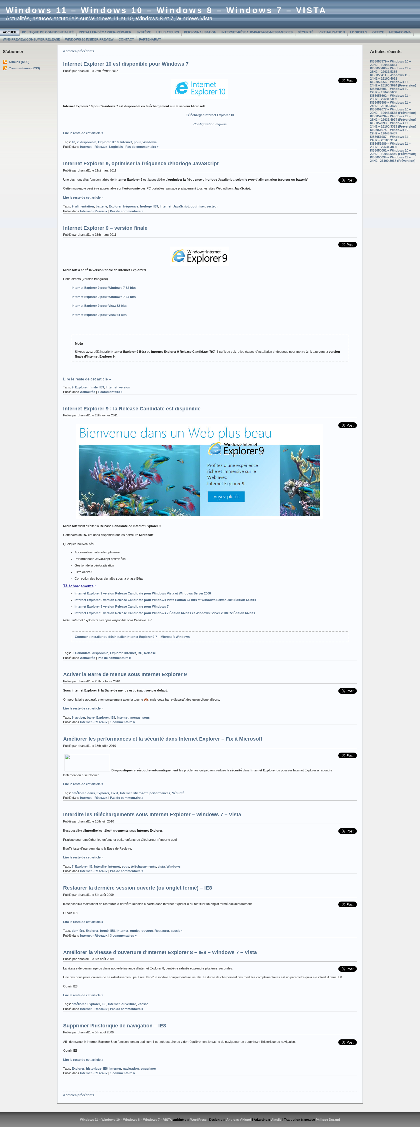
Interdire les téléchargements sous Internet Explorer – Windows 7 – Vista (152, 814)
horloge (146, 206)
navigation (131, 1068)
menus (135, 717)
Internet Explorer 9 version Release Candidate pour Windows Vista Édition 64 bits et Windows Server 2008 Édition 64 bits (165, 600)
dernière (78, 930)
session (177, 930)
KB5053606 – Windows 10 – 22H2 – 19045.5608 (390, 90)
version (124, 387)
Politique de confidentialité (48, 32)
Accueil (10, 32)
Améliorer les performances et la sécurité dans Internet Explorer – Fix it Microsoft (162, 739)
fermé (104, 930)
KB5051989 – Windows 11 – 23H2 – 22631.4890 (390, 145)
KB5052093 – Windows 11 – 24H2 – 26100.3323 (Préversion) (393, 124)
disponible (88, 142)
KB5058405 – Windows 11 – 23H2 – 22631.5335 (390, 69)
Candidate (83, 653)
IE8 (112, 930)
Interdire (100, 866)
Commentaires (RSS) (24, 68)
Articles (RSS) (19, 62)
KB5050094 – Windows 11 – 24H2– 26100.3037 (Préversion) (392, 159)
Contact (126, 39)
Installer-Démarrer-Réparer (105, 32)
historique (93, 1068)
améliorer (79, 793)
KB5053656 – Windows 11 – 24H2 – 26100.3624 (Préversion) (393, 83)
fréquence (130, 206)
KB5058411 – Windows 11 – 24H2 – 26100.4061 (390, 76)
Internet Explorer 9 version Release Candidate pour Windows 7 (122, 606)
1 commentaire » (110, 392)
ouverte (147, 930)
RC (140, 653)
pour (137, 142)
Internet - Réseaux (93, 146)
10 (73, 142)
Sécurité (305, 32)
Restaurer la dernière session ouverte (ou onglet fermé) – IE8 (137, 888)
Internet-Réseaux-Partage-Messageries (257, 32)
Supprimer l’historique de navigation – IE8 (114, 1026)
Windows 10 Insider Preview (89, 39)
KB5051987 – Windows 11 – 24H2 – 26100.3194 (390, 138)
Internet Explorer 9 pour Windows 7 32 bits (104, 287)
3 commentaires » (123, 935)
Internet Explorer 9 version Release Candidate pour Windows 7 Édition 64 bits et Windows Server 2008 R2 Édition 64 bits (165, 613)
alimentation (84, 206)
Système (144, 32)
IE (90, 866)
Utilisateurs (167, 32)
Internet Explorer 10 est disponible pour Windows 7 (126, 64)
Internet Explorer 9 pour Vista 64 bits (99, 314)
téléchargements (143, 866)
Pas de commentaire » (142, 146)
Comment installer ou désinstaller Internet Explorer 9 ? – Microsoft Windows (132, 636)
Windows (150, 142)
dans (91, 793)
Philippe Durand (328, 1119)
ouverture (128, 1004)
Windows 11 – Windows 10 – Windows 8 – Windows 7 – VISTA (166, 10)
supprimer (148, 1068)
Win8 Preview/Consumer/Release (31, 39)
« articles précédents (78, 51)
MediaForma (400, 32)
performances (159, 793)
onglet (135, 930)
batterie (101, 206)
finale (93, 387)
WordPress (198, 1119)
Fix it (114, 793)
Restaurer (162, 930)
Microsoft (140, 793)
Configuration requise (210, 124)
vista (161, 866)
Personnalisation (200, 32)
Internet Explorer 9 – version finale (105, 228)
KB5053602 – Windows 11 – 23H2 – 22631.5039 (390, 97)
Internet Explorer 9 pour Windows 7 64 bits (104, 297)
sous (146, 717)
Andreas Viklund (238, 1119)
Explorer (104, 142)
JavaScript (181, 206)
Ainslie (276, 1119)
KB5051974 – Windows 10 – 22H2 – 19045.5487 (390, 131)
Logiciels (358, 32)
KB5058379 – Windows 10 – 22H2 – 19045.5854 (390, 63)
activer (80, 717)
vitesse (143, 1004)
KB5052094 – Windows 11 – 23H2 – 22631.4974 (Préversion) (393, 117)
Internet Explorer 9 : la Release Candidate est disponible (132, 409)
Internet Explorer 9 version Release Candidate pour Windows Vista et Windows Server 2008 (143, 593)
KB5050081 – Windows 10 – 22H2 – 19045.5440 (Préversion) (393, 152)
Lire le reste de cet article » (83, 133)
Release (150, 653)
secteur (212, 206)
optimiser (198, 206)
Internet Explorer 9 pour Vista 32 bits (99, 305)
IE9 (155, 206)
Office (378, 32)
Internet (126, 142)
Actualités (87, 392)
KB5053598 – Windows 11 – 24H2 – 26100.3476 (390, 104)
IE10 (115, 142)
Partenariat (150, 39)
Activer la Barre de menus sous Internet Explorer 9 (125, 674)
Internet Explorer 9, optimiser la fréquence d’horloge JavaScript (141, 163)
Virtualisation (332, 32)
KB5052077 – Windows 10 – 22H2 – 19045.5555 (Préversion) (393, 111)
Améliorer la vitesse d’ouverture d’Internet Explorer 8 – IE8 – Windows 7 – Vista (160, 952)
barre (91, 717)
